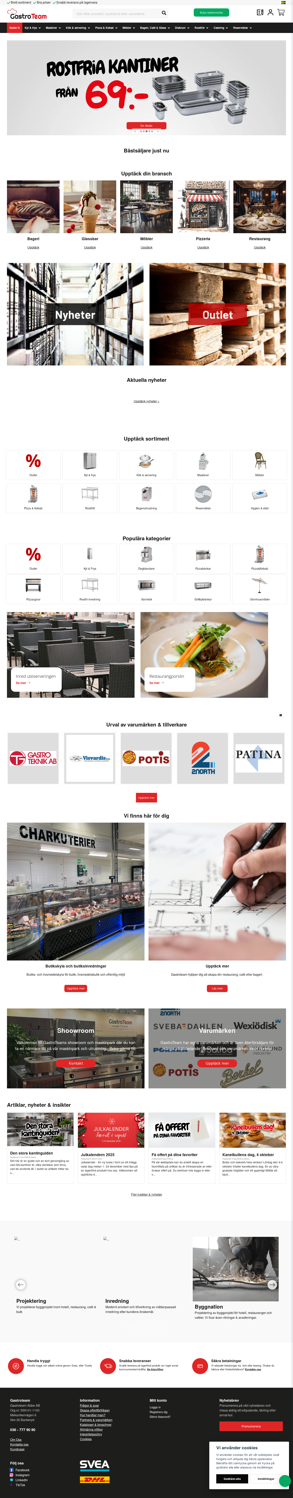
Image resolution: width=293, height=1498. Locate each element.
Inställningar (266, 1478)
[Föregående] (135, 131)
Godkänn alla (232, 1478)
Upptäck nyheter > (146, 401)
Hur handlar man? (92, 1415)
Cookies (86, 1439)
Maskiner (51, 28)
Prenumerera (251, 1426)
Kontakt (76, 1063)
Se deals (146, 125)
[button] (283, 2)
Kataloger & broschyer (95, 1424)
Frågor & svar (89, 1405)
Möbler (127, 28)
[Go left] (20, 1285)
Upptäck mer (146, 797)
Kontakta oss (19, 1444)
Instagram (22, 1475)
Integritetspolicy (91, 1434)
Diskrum (180, 28)
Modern (110, 1307)
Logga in (155, 1407)
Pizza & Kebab (104, 28)
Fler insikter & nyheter (146, 1194)
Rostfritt (200, 28)
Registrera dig (158, 1412)
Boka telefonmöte (211, 12)
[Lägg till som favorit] (260, 12)
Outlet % (14, 28)
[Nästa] (158, 131)
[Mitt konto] (270, 12)
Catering (219, 28)
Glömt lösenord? (160, 1417)
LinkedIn (22, 1480)
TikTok (20, 1485)
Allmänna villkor (91, 1429)
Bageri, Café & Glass (153, 28)
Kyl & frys (31, 28)
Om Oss (16, 1439)
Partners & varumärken (96, 1419)
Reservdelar (240, 28)
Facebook (22, 1470)
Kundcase (17, 1449)
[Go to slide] (137, 1327)
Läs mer (217, 988)
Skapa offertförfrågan (95, 1410)
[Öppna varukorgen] (281, 12)
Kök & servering (76, 28)
